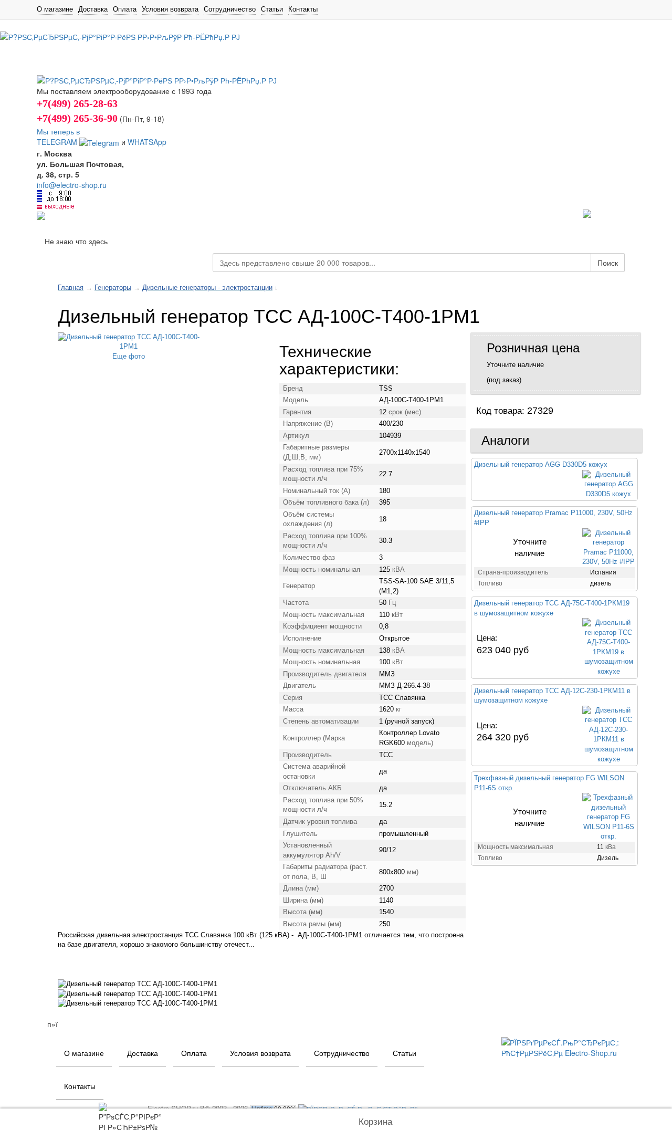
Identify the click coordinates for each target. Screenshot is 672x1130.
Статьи (272, 9)
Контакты (303, 9)
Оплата (124, 9)
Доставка (93, 9)
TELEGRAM (58, 142)
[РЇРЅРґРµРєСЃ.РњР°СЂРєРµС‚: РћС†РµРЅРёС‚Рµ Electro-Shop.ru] (568, 1046)
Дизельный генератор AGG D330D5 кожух (540, 464)
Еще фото (128, 356)
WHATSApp (147, 142)
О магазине (55, 9)
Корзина (375, 1122)
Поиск (607, 262)
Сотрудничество (230, 9)
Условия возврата (170, 9)
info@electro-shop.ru (72, 185)
